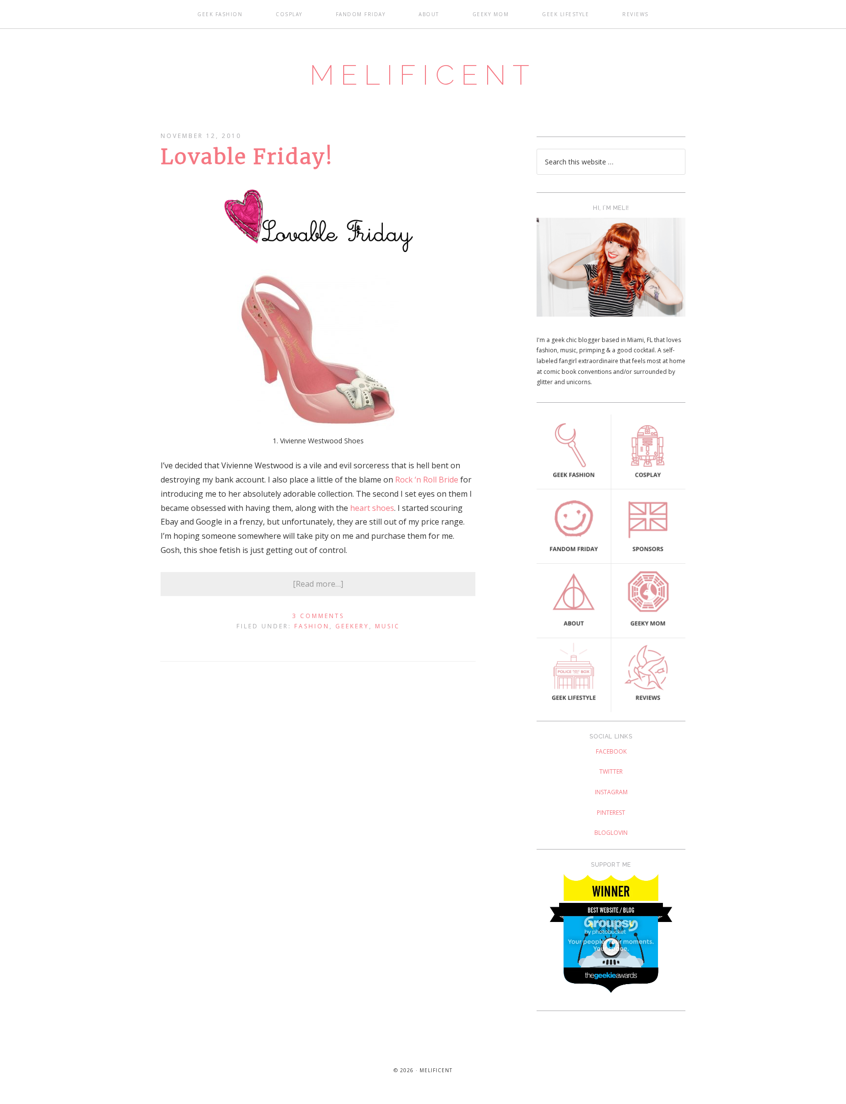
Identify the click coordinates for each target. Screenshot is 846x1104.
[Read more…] (318, 583)
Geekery (352, 626)
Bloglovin (611, 832)
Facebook (611, 751)
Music (387, 626)
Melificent (423, 75)
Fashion (311, 626)
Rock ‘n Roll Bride (426, 479)
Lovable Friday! (247, 156)
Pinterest (611, 812)
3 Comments (318, 616)
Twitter (611, 771)
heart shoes (372, 508)
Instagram (611, 792)
